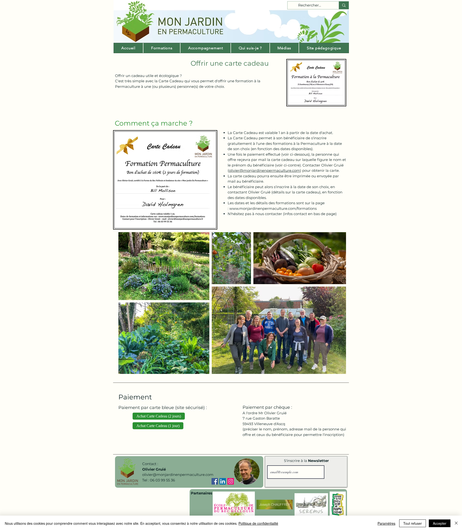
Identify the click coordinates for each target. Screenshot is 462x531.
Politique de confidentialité (258, 523)
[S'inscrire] (335, 472)
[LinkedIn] (222, 481)
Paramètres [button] (386, 523)
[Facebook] (215, 481)
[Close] (456, 523)
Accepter (439, 523)
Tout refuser (412, 523)
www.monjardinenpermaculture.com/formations (273, 208)
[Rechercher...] (344, 5)
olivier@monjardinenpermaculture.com (264, 170)
